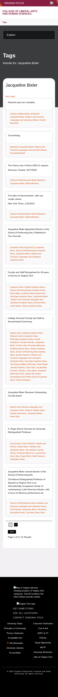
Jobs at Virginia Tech (43, 657)
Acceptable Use (15, 638)
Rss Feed (10, 96)
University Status (15, 623)
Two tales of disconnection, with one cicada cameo (25, 197)
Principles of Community (15, 628)
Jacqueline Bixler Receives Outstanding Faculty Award (27, 394)
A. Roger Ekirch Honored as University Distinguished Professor (26, 430)
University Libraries (15, 648)
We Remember (16, 643)
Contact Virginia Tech (29, 617)
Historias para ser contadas (21, 102)
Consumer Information (43, 623)
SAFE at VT (42, 633)
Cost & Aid (43, 628)
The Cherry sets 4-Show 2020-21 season (28, 165)
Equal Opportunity (43, 642)
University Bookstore (43, 652)
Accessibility (15, 653)
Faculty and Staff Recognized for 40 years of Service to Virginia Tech (28, 274)
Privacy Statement (15, 633)
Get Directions (24, 608)
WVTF (43, 647)
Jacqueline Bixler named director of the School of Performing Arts (27, 473)
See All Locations (26, 613)
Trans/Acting (14, 135)
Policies (43, 638)
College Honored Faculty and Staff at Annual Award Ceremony (26, 320)
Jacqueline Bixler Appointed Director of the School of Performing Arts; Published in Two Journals (28, 232)
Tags (4, 22)
